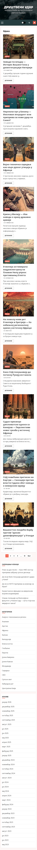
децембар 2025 (8, 706)
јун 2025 (5, 733)
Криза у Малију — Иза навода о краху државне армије (17, 217)
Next (29, 556)
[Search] (29, 23)
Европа (5, 653)
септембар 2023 (8, 827)
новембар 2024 (8, 764)
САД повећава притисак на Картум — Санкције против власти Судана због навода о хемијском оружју (18, 481)
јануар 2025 (6, 755)
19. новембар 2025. (9, 173)
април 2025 (6, 742)
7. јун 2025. (7, 488)
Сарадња (5, 670)
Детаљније (8, 80)
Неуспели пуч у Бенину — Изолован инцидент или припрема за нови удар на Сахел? (18, 116)
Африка (7, 56)
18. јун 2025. (8, 436)
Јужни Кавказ (7, 661)
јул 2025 (5, 729)
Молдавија (6, 666)
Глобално (6, 648)
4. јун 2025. (7, 538)
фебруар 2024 (7, 804)
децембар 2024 (8, 760)
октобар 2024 (7, 769)
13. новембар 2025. (9, 222)
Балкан (5, 635)
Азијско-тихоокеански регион (14, 617)
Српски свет (7, 679)
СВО (3, 675)
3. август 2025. (8, 330)
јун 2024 (5, 787)
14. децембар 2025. (9, 123)
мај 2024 (5, 791)
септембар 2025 (8, 720)
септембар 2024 (8, 773)
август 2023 (6, 831)
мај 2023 (5, 844)
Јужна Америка (8, 657)
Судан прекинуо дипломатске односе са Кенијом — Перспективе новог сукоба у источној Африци (16, 427)
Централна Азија (9, 688)
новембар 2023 (8, 818)
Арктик (5, 626)
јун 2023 (5, 840)
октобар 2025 (7, 715)
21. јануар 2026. (8, 70)
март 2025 (6, 746)
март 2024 (6, 800)
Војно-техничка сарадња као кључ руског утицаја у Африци (17, 167)
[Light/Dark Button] (24, 23)
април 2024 (6, 795)
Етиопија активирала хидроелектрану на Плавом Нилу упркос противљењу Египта (15, 271)
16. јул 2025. (8, 377)
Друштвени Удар (18, 7)
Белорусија (6, 639)
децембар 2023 (8, 813)
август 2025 (6, 724)
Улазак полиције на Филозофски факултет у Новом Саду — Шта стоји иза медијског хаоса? (18, 600)
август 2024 (6, 778)
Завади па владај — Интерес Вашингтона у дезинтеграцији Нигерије (17, 64)
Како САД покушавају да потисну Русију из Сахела (17, 373)
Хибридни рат (14, 524)
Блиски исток (7, 644)
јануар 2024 (6, 809)
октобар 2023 (7, 822)
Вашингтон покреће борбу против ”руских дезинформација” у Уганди (18, 532)
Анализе (5, 621)
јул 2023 (5, 835)
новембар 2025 (8, 711)
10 (24, 556)
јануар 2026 (6, 702)
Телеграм (34, 22)
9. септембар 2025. (9, 278)
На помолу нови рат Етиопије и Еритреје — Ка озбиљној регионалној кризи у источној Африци (17, 323)
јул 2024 (5, 782)
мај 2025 (5, 738)
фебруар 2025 (7, 751)
